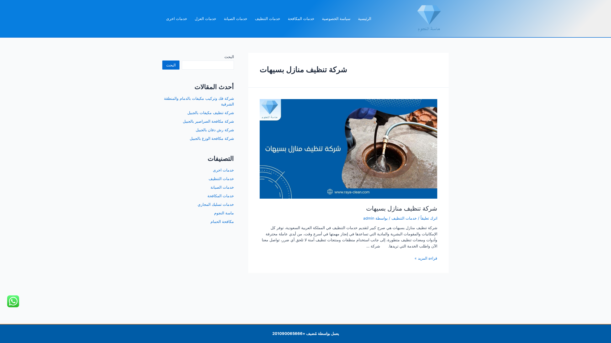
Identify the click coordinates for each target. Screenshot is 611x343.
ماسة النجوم (224, 213)
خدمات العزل (205, 18)
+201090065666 (288, 333)
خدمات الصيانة (235, 18)
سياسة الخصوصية (336, 18)
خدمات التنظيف (267, 18)
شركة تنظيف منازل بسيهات (401, 208)
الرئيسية (364, 18)
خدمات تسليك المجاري (216, 204)
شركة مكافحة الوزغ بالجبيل (212, 138)
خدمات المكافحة (301, 18)
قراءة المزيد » (426, 258)
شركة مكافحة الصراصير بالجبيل (208, 121)
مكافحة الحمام (222, 221)
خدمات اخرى (176, 18)
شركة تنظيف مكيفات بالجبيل (210, 112)
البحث (229, 56)
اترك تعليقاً (429, 218)
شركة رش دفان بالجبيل (215, 129)
